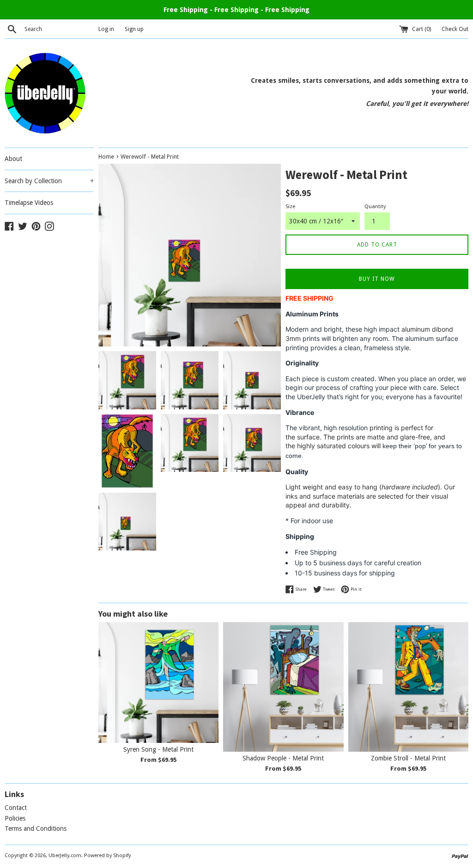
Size (290, 207)
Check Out (455, 28)
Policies (15, 818)
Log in (106, 28)
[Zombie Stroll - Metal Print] (408, 686)
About (13, 158)
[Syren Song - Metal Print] (158, 682)
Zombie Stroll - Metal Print (408, 758)
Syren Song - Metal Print (158, 749)
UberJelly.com (65, 856)
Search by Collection (49, 181)
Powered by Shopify (107, 856)
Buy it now (377, 279)
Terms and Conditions (36, 828)
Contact (16, 807)
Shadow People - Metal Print (283, 758)
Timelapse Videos (29, 202)
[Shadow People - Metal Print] (283, 686)
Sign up (134, 28)
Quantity (375, 207)
